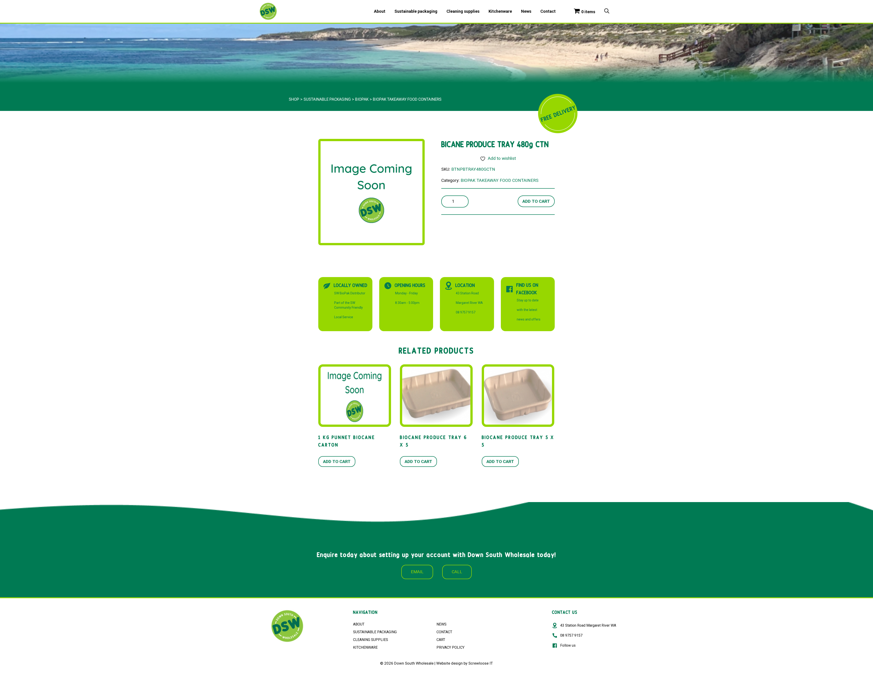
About (379, 11)
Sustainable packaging (415, 11)
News (526, 11)
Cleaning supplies (463, 11)
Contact (548, 11)
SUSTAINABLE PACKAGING (375, 632)
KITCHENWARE (365, 647)
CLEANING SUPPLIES (370, 640)
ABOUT (358, 624)
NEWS (441, 624)
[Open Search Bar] (607, 11)
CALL (457, 571)
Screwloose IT (480, 663)
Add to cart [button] (337, 461)
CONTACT (444, 632)
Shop (294, 99)
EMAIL (417, 571)
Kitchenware (500, 11)
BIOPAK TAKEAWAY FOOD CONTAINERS (407, 99)
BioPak (362, 99)
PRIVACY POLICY (450, 647)
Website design (449, 663)
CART (440, 640)
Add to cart (536, 201)
